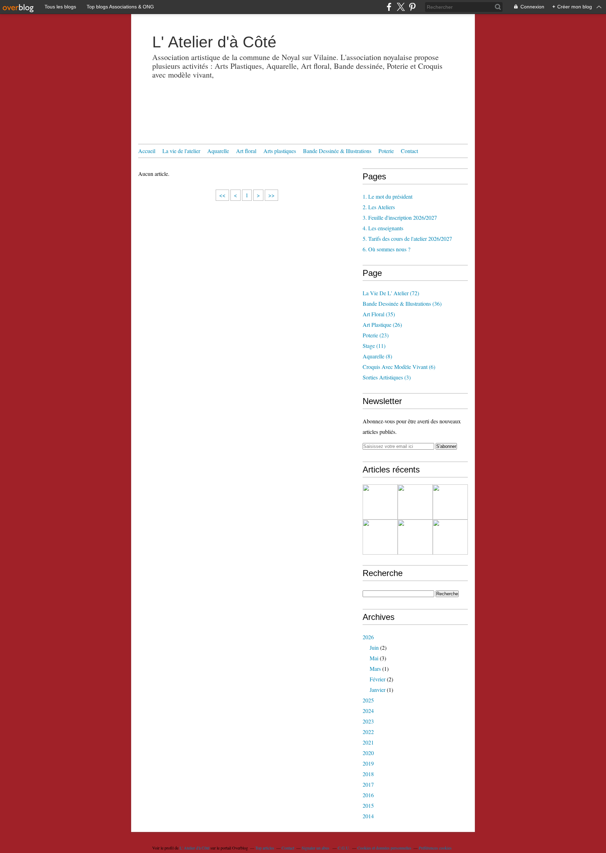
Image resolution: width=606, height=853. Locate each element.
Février (377, 679)
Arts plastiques (279, 150)
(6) (399, 366)
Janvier (377, 689)
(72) (391, 293)
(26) (382, 324)
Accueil (146, 150)
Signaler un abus (316, 848)
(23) (376, 335)
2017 (368, 784)
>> (271, 195)
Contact (409, 150)
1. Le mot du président (387, 196)
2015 (368, 805)
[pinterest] (412, 7)
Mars (375, 668)
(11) (374, 345)
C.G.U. (344, 848)
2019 (368, 763)
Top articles (264, 848)
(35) (379, 314)
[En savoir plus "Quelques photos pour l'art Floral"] (380, 502)
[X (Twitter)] (400, 7)
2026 (368, 637)
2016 (368, 795)
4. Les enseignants (383, 228)
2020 (368, 752)
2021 (368, 742)
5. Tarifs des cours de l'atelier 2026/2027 (407, 238)
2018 (368, 774)
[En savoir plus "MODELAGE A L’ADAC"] (450, 537)
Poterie (386, 150)
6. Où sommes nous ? (386, 249)
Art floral (246, 150)
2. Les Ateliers (379, 207)
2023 (368, 721)
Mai (374, 658)
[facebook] (389, 7)
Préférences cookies (435, 848)
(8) (377, 356)
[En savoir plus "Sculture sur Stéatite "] (450, 502)
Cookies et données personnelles (384, 848)
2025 (368, 700)
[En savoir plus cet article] (415, 502)
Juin (374, 647)
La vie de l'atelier (181, 150)
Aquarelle (218, 150)
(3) (387, 377)
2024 (368, 710)
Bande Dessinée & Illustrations (337, 150)
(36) (402, 303)
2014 (368, 816)
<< (222, 195)
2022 (368, 731)
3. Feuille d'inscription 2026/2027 (400, 217)
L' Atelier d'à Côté (214, 42)
